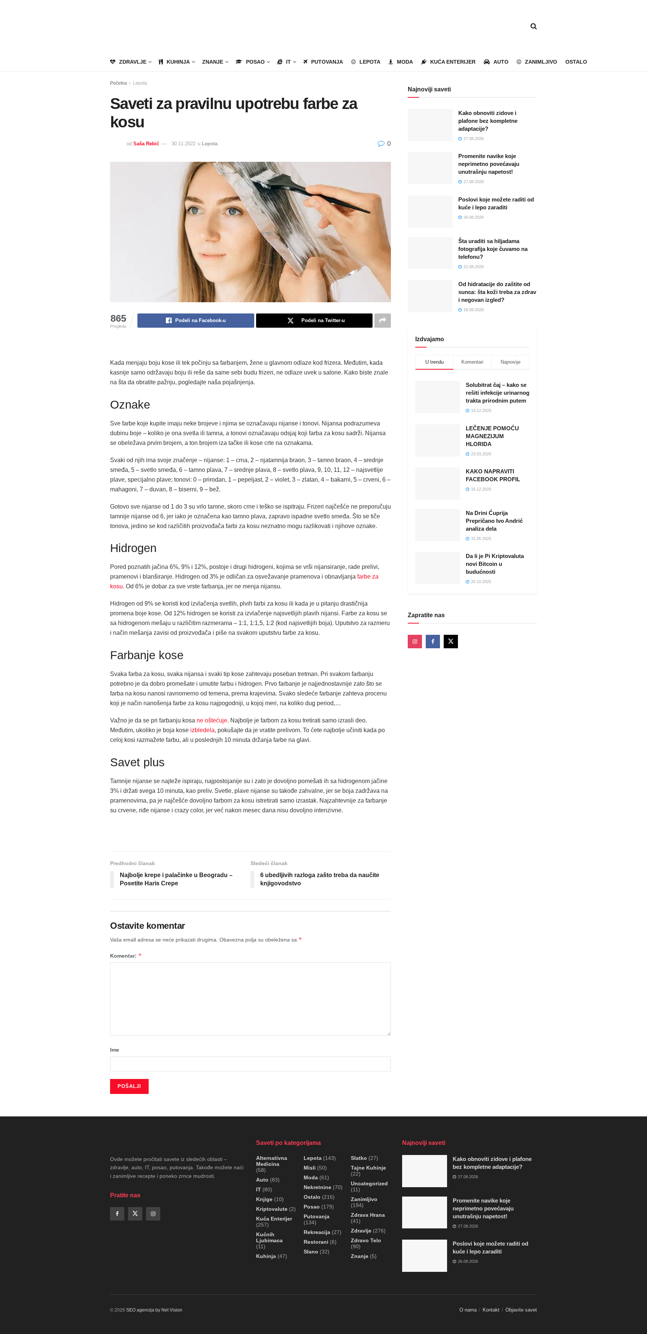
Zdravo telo (366, 1240)
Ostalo (576, 62)
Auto (500, 62)
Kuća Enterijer (453, 62)
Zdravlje (132, 62)
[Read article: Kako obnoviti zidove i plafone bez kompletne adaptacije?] (430, 125)
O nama (468, 1310)
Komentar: (126, 955)
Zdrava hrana (368, 1215)
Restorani (316, 1242)
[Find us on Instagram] (415, 641)
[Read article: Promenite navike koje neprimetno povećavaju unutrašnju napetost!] (430, 168)
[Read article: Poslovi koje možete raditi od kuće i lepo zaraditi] (430, 211)
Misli (310, 1168)
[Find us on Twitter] (451, 641)
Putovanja (327, 62)
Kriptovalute (272, 1209)
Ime (114, 1050)
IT (288, 62)
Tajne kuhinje (368, 1168)
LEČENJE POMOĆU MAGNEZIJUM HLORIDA (492, 436)
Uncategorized (369, 1183)
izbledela (202, 730)
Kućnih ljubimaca (269, 1237)
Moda (405, 62)
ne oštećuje (212, 720)
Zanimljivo (541, 62)
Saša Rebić (146, 143)
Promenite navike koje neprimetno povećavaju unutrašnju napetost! (488, 164)
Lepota (369, 62)
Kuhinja (178, 62)
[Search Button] (534, 26)
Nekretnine (317, 1187)
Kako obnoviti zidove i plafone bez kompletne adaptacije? (487, 121)
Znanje (212, 62)
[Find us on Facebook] (433, 641)
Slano (311, 1252)
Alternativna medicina (271, 1161)
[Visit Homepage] (153, 26)
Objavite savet (521, 1310)
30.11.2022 (183, 143)
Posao (255, 62)
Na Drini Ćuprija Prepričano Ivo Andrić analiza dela (494, 521)
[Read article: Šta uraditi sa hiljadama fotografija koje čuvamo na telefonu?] (430, 253)
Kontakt (491, 1310)
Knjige (264, 1199)
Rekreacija (317, 1232)
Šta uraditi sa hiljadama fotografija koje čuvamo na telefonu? (493, 249)
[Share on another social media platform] (382, 320)
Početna (118, 83)
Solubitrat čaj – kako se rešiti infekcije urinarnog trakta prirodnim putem (497, 393)
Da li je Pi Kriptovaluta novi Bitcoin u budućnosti (495, 564)
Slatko (359, 1158)
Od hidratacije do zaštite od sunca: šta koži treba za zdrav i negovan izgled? (497, 292)
